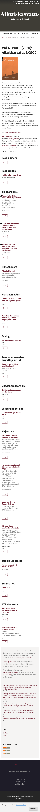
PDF (5, 162)
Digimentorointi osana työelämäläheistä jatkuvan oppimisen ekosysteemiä (10, 226)
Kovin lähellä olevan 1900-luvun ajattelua (11, 442)
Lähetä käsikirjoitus (21, 1)
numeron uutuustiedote (13, 132)
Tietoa (16, 33)
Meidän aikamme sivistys (11, 175)
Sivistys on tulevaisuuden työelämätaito (11, 391)
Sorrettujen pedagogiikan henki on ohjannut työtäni (11, 300)
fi (29, 3)
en (32, 3)
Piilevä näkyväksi (11, 274)
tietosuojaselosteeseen (10, 672)
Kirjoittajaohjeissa (9, 661)
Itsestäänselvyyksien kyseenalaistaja (11, 631)
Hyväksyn (33, 808)
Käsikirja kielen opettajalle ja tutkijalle (11, 534)
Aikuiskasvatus (7, 136)
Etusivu (3, 37)
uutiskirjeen (7, 675)
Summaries (6, 588)
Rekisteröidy (34, 1)
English (5, 733)
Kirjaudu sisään (22, 3)
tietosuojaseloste (21, 805)
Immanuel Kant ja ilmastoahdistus (10, 506)
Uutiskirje (12, 145)
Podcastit (33, 33)
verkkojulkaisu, (14, 138)
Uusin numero (7, 33)
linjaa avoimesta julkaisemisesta (21, 658)
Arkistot (25, 33)
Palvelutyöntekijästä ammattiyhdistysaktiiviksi (11, 202)
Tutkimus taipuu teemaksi (11, 340)
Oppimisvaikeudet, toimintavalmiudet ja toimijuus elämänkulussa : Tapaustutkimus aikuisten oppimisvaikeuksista (20, 687)
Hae (37, 3)
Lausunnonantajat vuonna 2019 (11, 414)
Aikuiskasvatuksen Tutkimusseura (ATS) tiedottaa (9, 610)
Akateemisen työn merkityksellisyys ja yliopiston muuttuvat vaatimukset (9, 247)
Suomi (5, 736)
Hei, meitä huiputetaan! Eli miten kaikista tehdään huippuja (11, 475)
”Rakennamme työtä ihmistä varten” (9, 566)
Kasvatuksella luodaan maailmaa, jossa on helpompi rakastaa (10, 318)
